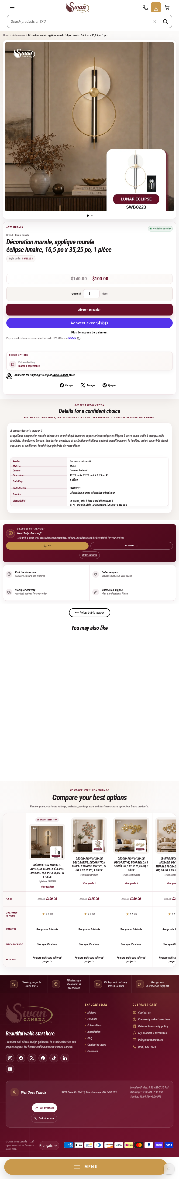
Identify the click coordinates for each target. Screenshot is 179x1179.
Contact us (144, 1012)
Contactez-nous (96, 1044)
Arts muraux (18, 35)
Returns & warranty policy (153, 1026)
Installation (93, 1032)
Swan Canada (60, 375)
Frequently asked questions (154, 1019)
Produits (92, 1019)
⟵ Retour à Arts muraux (89, 612)
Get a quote (129, 545)
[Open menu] (12, 7)
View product (47, 886)
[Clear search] (154, 21)
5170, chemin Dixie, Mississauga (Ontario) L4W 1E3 (98, 505)
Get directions (47, 1107)
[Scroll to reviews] (89, 270)
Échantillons (94, 1025)
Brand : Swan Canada (17, 235)
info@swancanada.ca (150, 1039)
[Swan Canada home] (78, 7)
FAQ (89, 1038)
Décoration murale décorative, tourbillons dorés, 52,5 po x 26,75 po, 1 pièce (131, 864)
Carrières (92, 1051)
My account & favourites (152, 1033)
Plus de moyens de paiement (89, 332)
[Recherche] (165, 21)
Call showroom (46, 1118)
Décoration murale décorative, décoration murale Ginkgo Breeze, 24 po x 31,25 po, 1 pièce (89, 864)
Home (6, 35)
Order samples (89, 555)
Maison (91, 1012)
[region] (89, 481)
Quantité (76, 293)
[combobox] (89, 21)
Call (49, 545)
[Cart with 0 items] (167, 7)
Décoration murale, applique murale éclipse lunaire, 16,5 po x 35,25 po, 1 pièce (47, 871)
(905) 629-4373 (147, 1046)
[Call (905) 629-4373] (145, 7)
